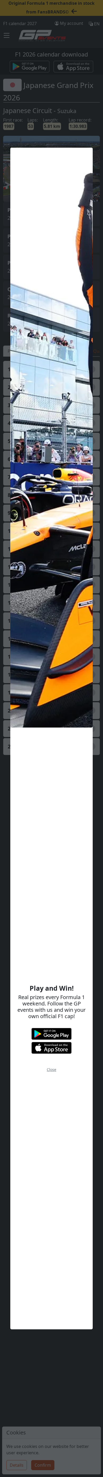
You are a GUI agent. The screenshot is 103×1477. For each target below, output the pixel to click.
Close (51, 1069)
